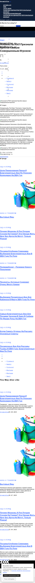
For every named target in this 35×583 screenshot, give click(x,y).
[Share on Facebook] (19, 355)
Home (4, 7)
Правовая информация (12, 13)
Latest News (7, 8)
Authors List (7, 5)
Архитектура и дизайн (14, 62)
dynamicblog (4, 63)
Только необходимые (9, 579)
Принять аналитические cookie (11, 575)
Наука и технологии (13, 54)
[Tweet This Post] (19, 356)
